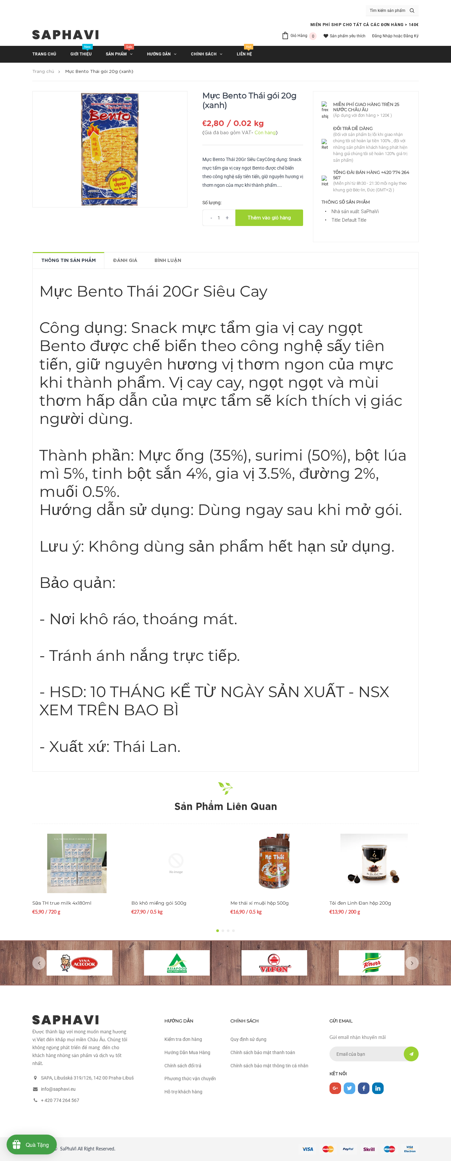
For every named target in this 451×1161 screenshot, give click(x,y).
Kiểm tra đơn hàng (183, 1039)
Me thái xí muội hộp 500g (259, 903)
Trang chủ (43, 72)
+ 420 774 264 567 (60, 1100)
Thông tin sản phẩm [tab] (68, 261)
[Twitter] (349, 1088)
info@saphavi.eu (58, 1089)
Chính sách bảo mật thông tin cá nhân (269, 1065)
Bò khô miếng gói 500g (159, 903)
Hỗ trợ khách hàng (183, 1091)
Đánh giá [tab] (125, 261)
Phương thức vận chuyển (190, 1078)
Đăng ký (411, 36)
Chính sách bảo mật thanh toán (262, 1052)
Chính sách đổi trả (182, 1065)
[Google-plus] (335, 1088)
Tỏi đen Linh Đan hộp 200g (360, 903)
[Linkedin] (378, 1088)
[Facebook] (363, 1088)
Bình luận (168, 261)
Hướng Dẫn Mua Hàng (187, 1052)
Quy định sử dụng (248, 1039)
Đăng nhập (382, 36)
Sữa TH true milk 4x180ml (61, 903)
